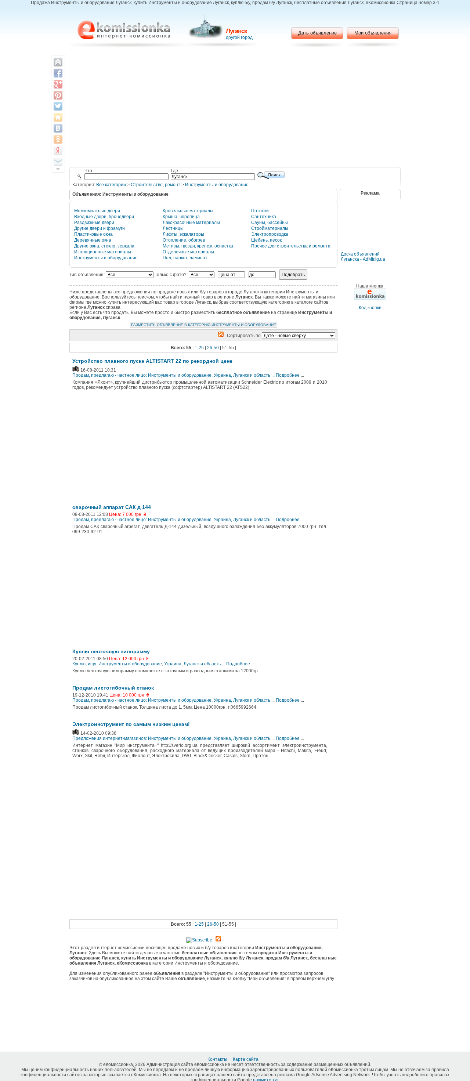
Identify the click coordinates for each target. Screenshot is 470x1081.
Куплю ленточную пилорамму (111, 651)
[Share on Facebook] (58, 73)
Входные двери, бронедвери (104, 216)
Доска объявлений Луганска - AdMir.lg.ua (363, 257)
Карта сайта (246, 1059)
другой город (239, 37)
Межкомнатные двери (97, 210)
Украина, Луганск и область (242, 375)
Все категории (111, 184)
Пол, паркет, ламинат (185, 257)
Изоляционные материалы (102, 251)
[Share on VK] (58, 128)
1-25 (199, 347)
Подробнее (288, 375)
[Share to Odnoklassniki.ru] (58, 139)
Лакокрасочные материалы (191, 222)
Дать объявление (317, 33)
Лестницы (173, 228)
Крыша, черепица (181, 216)
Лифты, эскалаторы (183, 234)
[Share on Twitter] (58, 106)
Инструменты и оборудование (217, 184)
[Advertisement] (235, 108)
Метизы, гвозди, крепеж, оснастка (198, 246)
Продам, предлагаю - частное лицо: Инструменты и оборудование (142, 375)
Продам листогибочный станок (113, 688)
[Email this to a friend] (58, 161)
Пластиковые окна (93, 234)
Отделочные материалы (188, 251)
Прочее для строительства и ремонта (290, 246)
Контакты (217, 1059)
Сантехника (263, 216)
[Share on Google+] (58, 84)
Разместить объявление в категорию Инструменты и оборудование (203, 325)
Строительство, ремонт (155, 184)
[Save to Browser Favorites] (58, 117)
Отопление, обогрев (184, 240)
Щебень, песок (266, 240)
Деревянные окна (92, 240)
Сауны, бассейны (269, 222)
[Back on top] (58, 62)
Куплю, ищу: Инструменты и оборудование (117, 663)
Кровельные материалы (188, 210)
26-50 (213, 347)
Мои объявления (372, 33)
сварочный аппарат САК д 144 (111, 507)
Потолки (260, 210)
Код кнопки (370, 307)
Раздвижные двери (94, 222)
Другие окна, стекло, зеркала (104, 246)
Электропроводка (269, 234)
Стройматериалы (269, 228)
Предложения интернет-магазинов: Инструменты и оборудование (142, 738)
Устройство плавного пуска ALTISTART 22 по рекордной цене (152, 361)
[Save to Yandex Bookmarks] (58, 150)
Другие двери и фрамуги (99, 228)
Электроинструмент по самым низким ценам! (131, 724)
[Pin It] (58, 95)
